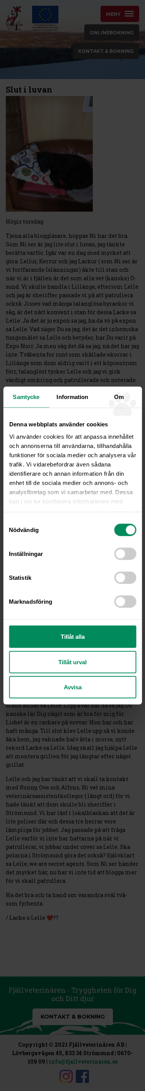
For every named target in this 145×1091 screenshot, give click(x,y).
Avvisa (73, 687)
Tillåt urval (72, 661)
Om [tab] (119, 397)
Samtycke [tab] (26, 397)
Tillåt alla (73, 636)
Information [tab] (72, 397)
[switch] (125, 554)
